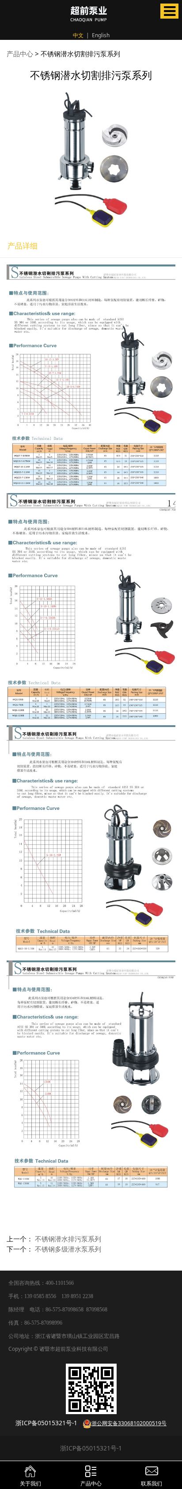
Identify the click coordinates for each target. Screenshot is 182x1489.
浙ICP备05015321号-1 (91, 1448)
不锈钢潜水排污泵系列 (68, 1239)
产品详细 (23, 246)
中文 (78, 35)
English (101, 35)
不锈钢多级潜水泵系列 (68, 1249)
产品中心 (20, 53)
